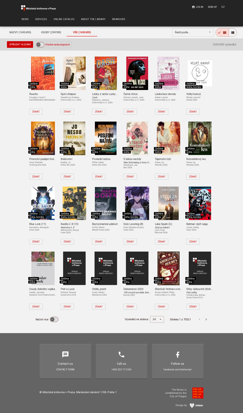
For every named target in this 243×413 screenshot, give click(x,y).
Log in (197, 6)
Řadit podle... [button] (182, 32)
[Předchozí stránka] (199, 319)
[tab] (20, 32)
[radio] (222, 32)
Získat (36, 111)
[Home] (38, 8)
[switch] (40, 44)
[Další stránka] (206, 319)
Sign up (212, 7)
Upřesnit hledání (20, 44)
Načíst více (42, 319)
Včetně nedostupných (57, 44)
